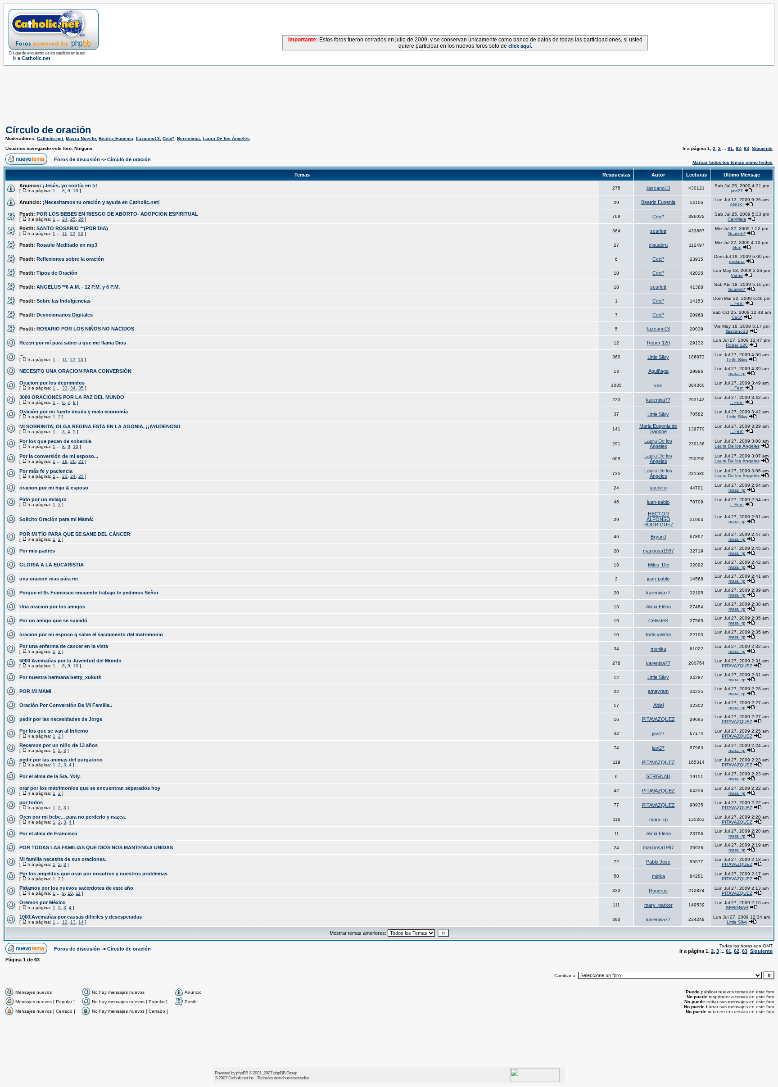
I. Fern (737, 303)
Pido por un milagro (43, 499)
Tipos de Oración (56, 273)
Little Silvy (658, 357)
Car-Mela (737, 219)
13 (80, 233)
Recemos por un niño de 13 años (58, 745)
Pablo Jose (658, 862)
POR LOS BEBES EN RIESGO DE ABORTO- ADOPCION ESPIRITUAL (117, 214)
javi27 (737, 190)
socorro (658, 487)
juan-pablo (658, 502)
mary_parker (658, 905)
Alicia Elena (658, 606)
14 (81, 921)
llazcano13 (148, 138)
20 (73, 461)
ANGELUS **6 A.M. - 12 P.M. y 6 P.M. (78, 287)
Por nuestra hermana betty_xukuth (60, 677)
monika (658, 649)
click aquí (519, 46)
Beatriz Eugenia (116, 138)
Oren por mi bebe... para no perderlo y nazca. (72, 817)
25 (73, 219)
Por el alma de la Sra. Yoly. (50, 776)
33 (65, 387)
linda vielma (658, 634)
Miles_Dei (658, 564)
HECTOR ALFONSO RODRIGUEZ (658, 519)
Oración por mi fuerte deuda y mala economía (73, 411)
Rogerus (658, 890)
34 (73, 387)
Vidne (737, 275)
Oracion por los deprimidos (52, 382)
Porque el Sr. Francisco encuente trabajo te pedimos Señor (88, 592)
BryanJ (658, 536)
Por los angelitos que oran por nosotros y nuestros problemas (93, 873)
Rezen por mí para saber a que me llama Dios (72, 342)
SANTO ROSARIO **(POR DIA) (72, 228)
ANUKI (737, 204)
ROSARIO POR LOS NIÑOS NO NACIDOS (85, 328)
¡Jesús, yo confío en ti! (70, 185)
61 (730, 148)
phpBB (242, 1072)
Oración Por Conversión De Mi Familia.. (65, 705)
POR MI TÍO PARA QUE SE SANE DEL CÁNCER (74, 534)
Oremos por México (42, 902)
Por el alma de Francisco (48, 833)
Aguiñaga (658, 371)
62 (738, 148)
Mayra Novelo (81, 138)
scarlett (658, 231)
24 (65, 219)
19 (65, 461)
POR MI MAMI (35, 691)
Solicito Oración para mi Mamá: (56, 519)
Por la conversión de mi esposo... (58, 456)
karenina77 (658, 400)
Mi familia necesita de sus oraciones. (62, 859)
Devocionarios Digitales (64, 314)
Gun (737, 247)
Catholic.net (50, 138)
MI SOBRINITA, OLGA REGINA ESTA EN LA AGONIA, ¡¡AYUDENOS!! (100, 426)
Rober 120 (658, 342)
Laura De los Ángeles (226, 138)
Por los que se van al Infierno (53, 731)
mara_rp (737, 373)
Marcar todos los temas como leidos (732, 162)
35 (81, 387)
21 (81, 461)
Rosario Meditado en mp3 (66, 245)
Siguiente (762, 148)
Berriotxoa (188, 138)
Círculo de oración (48, 130)
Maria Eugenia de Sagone (658, 428)
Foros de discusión (77, 159)
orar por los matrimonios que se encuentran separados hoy (89, 788)
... (21, 354)
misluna (737, 261)
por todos (31, 802)
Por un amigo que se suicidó (53, 620)
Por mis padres (37, 550)
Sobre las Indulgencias (63, 300)
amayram (658, 691)
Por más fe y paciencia (45, 471)
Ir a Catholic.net (31, 58)
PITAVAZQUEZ (737, 665)
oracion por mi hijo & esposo (53, 487)
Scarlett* (737, 233)
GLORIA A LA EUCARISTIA (51, 564)
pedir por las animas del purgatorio (61, 759)
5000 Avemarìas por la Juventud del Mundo (70, 660)
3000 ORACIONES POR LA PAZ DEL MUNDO (71, 397)
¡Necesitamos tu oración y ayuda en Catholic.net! (101, 202)
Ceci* (168, 138)
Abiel (658, 705)
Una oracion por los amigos (52, 606)
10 (75, 190)
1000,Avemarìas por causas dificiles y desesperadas (80, 916)
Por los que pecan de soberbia (55, 441)
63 (746, 148)
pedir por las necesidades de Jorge (60, 719)
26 (81, 219)
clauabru (658, 245)
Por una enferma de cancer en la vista (63, 646)
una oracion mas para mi (48, 578)
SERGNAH (658, 776)
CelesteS (658, 620)
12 (72, 233)
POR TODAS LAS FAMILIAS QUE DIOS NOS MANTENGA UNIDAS (96, 847)
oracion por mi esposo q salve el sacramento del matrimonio (91, 634)
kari (658, 385)
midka (658, 876)
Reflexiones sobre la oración (70, 259)
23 (65, 476)
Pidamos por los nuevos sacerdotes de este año (76, 888)
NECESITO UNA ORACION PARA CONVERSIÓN (75, 371)
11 (64, 233)
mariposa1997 (658, 550)
